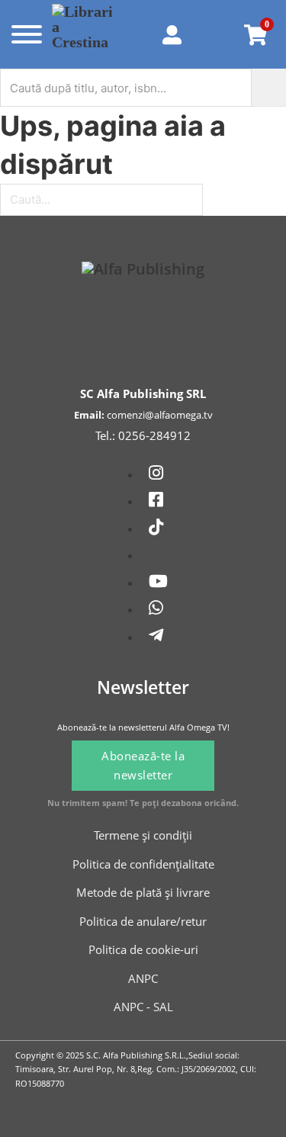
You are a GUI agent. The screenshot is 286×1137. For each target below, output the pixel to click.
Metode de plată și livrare (143, 892)
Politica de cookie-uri (143, 949)
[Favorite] (217, 34)
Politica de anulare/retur (143, 921)
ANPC (143, 978)
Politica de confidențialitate (143, 864)
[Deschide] (23, 34)
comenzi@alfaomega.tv (160, 415)
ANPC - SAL (143, 1006)
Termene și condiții (143, 835)
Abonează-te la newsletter (143, 765)
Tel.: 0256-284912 (143, 435)
